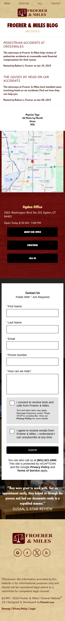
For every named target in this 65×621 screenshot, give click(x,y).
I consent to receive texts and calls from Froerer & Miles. (35, 410)
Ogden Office (32, 207)
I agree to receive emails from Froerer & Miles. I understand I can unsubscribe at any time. (36, 434)
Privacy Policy (24, 418)
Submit (32, 450)
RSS (32, 124)
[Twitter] (37, 553)
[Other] (18, 553)
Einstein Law (47, 602)
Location (24, 3)
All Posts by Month (32, 117)
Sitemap (6, 608)
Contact (56, 3)
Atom (32, 121)
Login (33, 608)
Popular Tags (32, 114)
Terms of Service (28, 470)
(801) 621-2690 (46, 460)
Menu (7, 3)
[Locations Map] (32, 161)
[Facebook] (27, 553)
